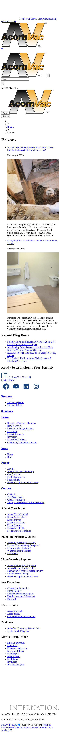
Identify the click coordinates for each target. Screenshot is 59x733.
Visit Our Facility (15, 497)
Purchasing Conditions (19, 727)
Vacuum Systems (15, 402)
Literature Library (15, 651)
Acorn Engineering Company (21, 542)
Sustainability (13, 479)
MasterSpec (12, 653)
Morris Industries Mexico (19, 530)
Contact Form (7, 380)
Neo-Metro (12, 553)
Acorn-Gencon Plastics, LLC (21, 568)
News (4, 448)
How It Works (14, 426)
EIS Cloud (12, 645)
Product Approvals (16, 477)
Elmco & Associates (16, 517)
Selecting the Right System (20, 428)
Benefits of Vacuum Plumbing (21, 423)
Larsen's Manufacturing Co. (20, 593)
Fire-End (11, 599)
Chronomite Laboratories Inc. (21, 616)
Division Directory (16, 642)
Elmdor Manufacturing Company (23, 545)
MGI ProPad (13, 656)
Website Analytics (15, 664)
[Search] (2, 82)
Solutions (7, 411)
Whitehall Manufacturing (19, 550)
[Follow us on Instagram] (36, 390)
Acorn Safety (13, 613)
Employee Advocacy (17, 648)
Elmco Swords (14, 525)
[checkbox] (29, 85)
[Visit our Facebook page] (6, 390)
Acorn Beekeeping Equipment (21, 565)
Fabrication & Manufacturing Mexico (25, 571)
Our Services (13, 474)
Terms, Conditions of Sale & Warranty (25, 502)
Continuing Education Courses (22, 442)
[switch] (3, 85)
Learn (5, 417)
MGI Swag (12, 659)
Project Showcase (15, 434)
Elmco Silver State (16, 522)
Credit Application (16, 499)
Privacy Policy (8, 724)
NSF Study (12, 431)
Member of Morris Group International (37, 18)
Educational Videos (16, 439)
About (5, 462)
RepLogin (12, 662)
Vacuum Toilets (14, 405)
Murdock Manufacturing (19, 548)
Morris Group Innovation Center (22, 482)
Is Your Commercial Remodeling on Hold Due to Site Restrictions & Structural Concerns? (30, 148)
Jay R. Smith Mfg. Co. (18, 631)
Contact (6, 488)
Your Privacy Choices (31, 724)
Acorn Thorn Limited (17, 514)
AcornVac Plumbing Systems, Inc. (23, 628)
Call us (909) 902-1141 (19, 377)
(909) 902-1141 (8, 21)
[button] (2, 48)
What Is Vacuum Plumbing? (20, 471)
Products (6, 396)
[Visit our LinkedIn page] (26, 390)
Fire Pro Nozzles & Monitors (21, 596)
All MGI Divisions (10, 88)
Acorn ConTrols (15, 611)
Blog (9, 457)
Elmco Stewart (14, 519)
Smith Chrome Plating (17, 573)
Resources (12, 437)
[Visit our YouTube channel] (16, 390)
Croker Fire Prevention (18, 588)
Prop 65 (8, 730)
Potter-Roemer (14, 591)
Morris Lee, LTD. (15, 528)
